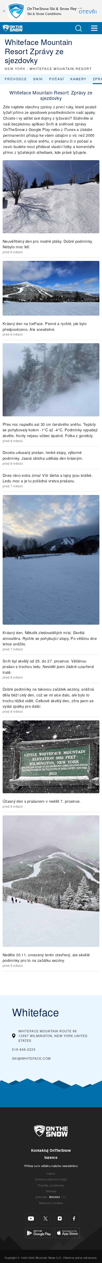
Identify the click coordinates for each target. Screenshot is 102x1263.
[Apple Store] (67, 1232)
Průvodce (16, 79)
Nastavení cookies (51, 1203)
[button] (78, 28)
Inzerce (51, 1157)
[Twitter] (45, 1218)
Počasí (56, 79)
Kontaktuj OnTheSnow (51, 1150)
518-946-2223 (24, 1049)
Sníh (38, 79)
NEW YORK (15, 68)
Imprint (51, 1173)
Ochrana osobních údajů (51, 1179)
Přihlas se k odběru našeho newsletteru (51, 1166)
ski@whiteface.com (31, 1058)
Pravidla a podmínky (51, 1185)
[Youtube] (31, 1218)
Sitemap (51, 1191)
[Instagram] (59, 1218)
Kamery (78, 79)
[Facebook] (74, 1218)
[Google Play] (39, 1232)
